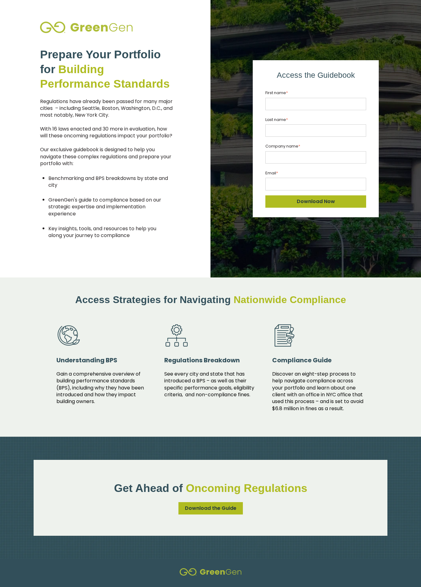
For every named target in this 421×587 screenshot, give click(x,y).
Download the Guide (210, 508)
